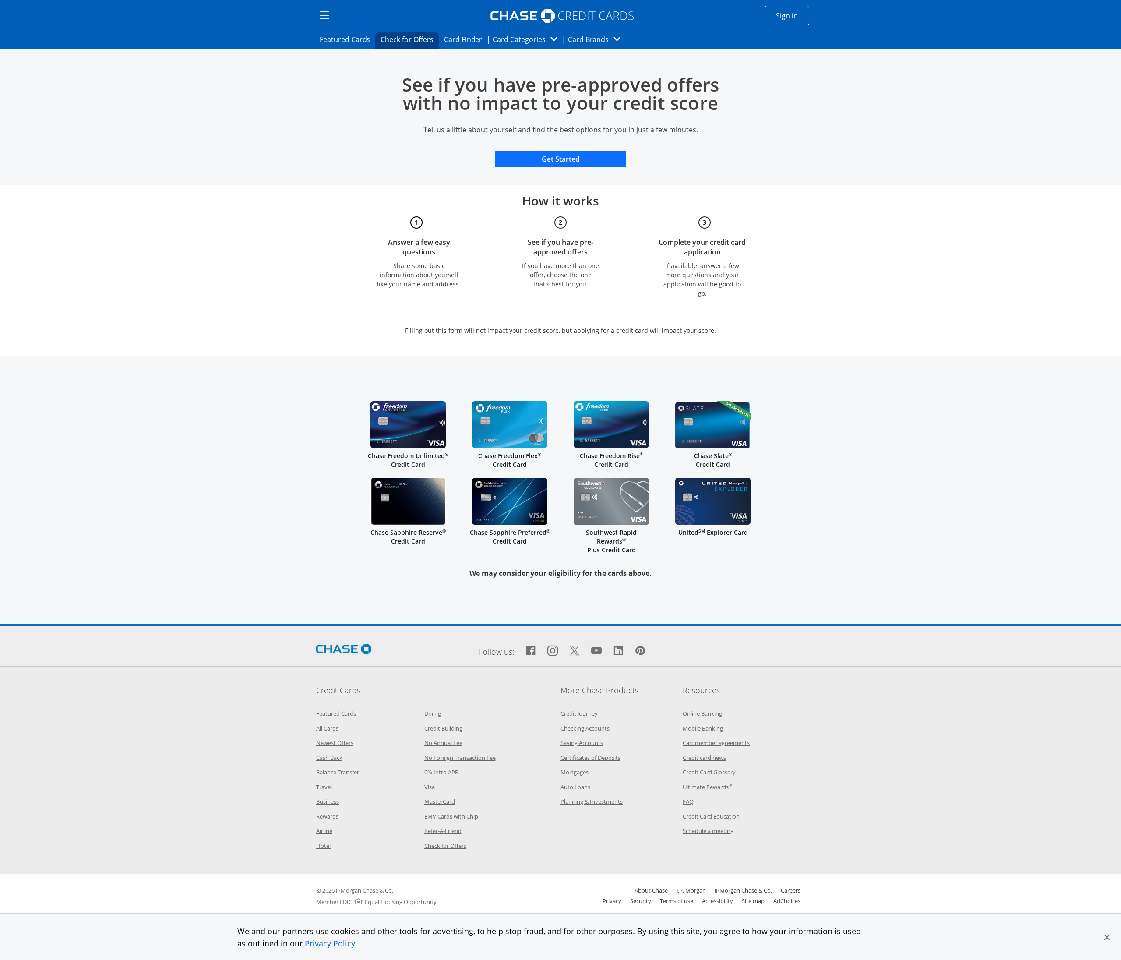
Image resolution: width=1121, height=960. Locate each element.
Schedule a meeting (708, 831)
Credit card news (704, 758)
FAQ (688, 801)
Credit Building (443, 728)
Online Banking (702, 713)
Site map (753, 901)
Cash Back (329, 758)
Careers (790, 890)
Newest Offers (334, 743)
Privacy (612, 901)
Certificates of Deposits (590, 758)
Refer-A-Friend (443, 831)
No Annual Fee (443, 743)
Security (640, 901)
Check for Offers (409, 39)
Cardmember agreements (716, 743)
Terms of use (676, 901)
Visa (429, 787)
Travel (324, 787)
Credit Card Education (711, 816)
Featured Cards (347, 39)
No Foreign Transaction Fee (460, 758)
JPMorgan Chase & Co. (743, 890)
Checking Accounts (585, 728)
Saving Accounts (581, 743)
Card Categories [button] (527, 39)
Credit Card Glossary (709, 772)
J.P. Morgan (691, 890)
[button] (1106, 937)
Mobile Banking (703, 728)
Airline (324, 831)
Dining (432, 713)
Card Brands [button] (597, 39)
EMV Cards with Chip (451, 816)
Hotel (323, 846)
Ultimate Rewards (707, 787)
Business (327, 801)
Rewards (327, 816)
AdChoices (786, 901)
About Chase (651, 890)
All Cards (327, 728)
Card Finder (466, 39)
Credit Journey (579, 713)
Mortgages (574, 772)
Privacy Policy (330, 943)
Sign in (792, 16)
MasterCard (439, 801)
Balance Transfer (337, 772)
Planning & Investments (591, 801)
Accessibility (717, 901)
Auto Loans (575, 787)
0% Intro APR (441, 772)
